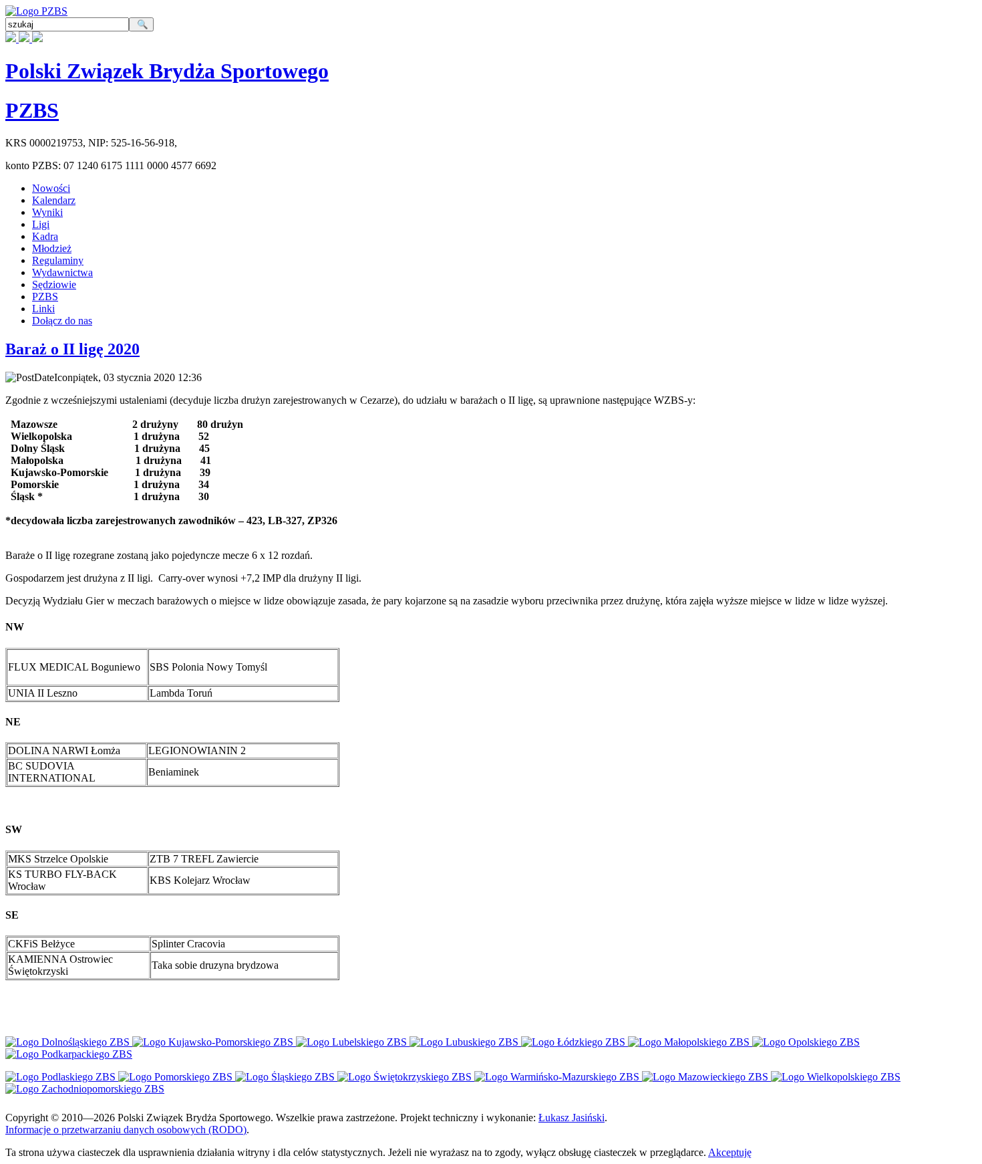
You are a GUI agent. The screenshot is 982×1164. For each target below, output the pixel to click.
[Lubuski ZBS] (465, 1042)
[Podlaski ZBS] (61, 1076)
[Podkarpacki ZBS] (68, 1054)
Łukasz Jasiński (571, 1117)
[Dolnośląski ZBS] (68, 1042)
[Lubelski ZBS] (353, 1042)
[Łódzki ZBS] (574, 1042)
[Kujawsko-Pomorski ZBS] (214, 1042)
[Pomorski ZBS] (176, 1076)
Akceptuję (730, 1152)
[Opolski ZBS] (806, 1042)
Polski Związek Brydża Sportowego (167, 71)
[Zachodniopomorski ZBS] (84, 1088)
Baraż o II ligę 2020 (72, 349)
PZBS (32, 110)
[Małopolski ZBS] (690, 1042)
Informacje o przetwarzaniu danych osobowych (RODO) (126, 1129)
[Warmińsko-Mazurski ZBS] (558, 1076)
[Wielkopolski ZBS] (836, 1076)
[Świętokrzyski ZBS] (405, 1076)
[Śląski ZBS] (286, 1076)
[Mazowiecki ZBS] (706, 1076)
